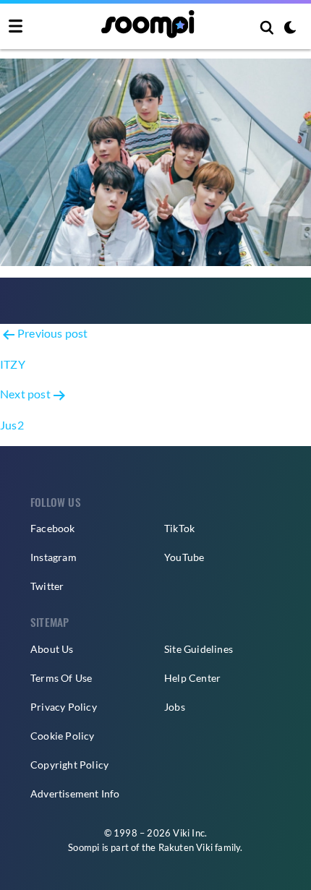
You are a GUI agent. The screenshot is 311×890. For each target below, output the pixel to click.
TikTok (179, 528)
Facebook (52, 528)
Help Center (192, 678)
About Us (52, 649)
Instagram (53, 557)
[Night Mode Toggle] (290, 29)
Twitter (47, 586)
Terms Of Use (61, 678)
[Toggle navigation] (15, 27)
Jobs (174, 707)
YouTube (184, 557)
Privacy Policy (63, 707)
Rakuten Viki (185, 847)
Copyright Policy (69, 764)
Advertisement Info (75, 793)
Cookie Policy (62, 735)
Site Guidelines (198, 649)
